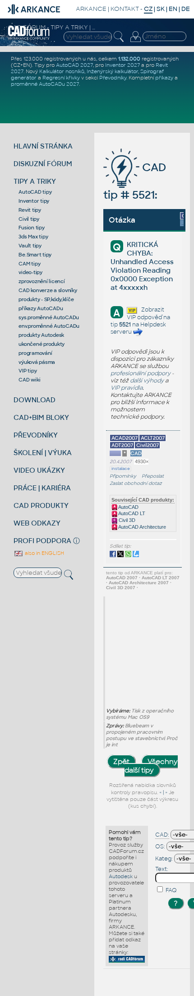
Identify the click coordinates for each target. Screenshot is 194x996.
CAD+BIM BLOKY (41, 417)
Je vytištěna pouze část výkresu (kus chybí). (142, 799)
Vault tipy (30, 245)
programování (35, 353)
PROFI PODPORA (42, 540)
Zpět (121, 761)
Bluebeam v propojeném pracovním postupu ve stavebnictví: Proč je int (142, 735)
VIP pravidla (127, 387)
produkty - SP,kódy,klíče (46, 299)
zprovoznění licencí (41, 281)
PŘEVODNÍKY (36, 435)
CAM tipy (29, 264)
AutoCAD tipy (34, 192)
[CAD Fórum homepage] (29, 38)
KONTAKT (125, 9)
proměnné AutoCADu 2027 (45, 84)
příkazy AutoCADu (40, 308)
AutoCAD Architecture (141, 527)
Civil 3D (126, 520)
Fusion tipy (31, 227)
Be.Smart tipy (34, 254)
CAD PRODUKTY (41, 505)
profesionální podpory (141, 373)
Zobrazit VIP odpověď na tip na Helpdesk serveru (140, 320)
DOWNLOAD (34, 400)
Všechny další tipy (151, 765)
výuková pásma (36, 362)
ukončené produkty (41, 344)
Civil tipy (28, 219)
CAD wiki (29, 380)
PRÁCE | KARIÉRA (42, 488)
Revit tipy (29, 210)
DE (185, 9)
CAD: (162, 834)
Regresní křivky (61, 77)
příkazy (164, 77)
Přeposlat (153, 476)
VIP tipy (27, 371)
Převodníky (112, 77)
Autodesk (121, 876)
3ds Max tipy (33, 236)
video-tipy (30, 272)
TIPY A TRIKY (35, 181)
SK (161, 9)
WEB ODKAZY (37, 523)
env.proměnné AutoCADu (48, 326)
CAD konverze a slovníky (47, 290)
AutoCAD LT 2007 (161, 577)
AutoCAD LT (131, 513)
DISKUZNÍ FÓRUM (43, 163)
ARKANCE (91, 9)
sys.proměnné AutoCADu (48, 317)
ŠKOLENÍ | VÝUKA (43, 452)
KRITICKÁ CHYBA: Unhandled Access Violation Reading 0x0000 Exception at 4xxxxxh (142, 266)
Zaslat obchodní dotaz (136, 483)
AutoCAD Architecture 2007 (139, 582)
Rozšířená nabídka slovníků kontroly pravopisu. (142, 789)
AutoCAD (128, 507)
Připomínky (123, 476)
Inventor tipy (33, 201)
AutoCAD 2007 (122, 577)
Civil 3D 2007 (120, 587)
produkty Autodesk (41, 335)
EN (173, 9)
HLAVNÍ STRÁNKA (43, 146)
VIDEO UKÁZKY (39, 470)
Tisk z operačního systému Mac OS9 (140, 713)
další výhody (147, 380)
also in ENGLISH (43, 553)
